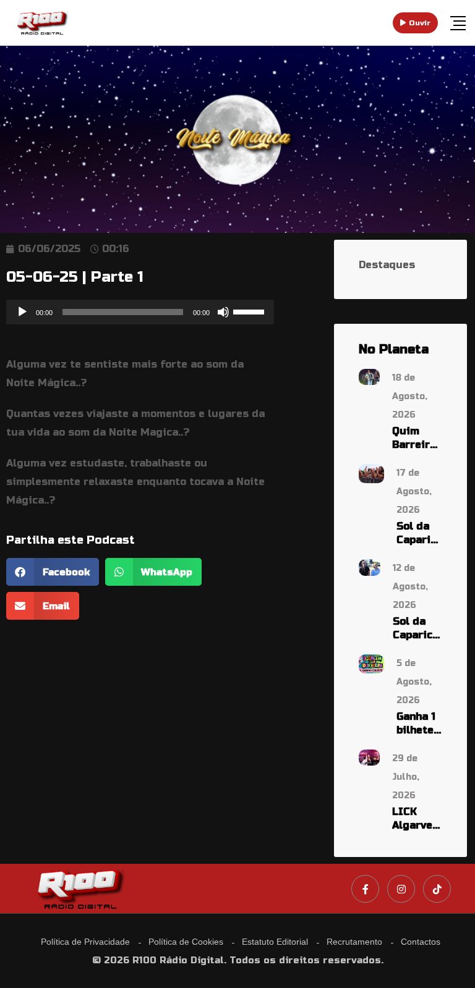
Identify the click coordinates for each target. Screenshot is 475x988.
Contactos (420, 942)
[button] (52, 572)
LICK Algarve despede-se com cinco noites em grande (417, 819)
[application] (140, 312)
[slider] (250, 311)
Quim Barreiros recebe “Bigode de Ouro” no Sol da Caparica (417, 438)
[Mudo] (223, 312)
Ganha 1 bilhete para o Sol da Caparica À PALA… (419, 724)
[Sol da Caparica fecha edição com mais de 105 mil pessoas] (371, 473)
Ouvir (419, 23)
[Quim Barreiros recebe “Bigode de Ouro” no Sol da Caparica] (369, 376)
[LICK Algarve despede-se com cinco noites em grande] (369, 756)
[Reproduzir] (22, 312)
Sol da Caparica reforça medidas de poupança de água (417, 628)
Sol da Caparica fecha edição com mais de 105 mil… (419, 533)
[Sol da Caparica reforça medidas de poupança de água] (369, 567)
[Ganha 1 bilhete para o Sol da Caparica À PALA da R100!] (371, 663)
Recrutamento (354, 942)
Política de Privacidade (85, 942)
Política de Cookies (185, 942)
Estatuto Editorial (275, 942)
